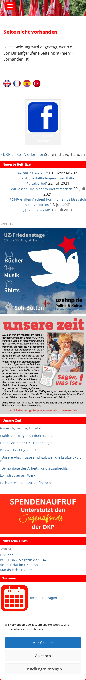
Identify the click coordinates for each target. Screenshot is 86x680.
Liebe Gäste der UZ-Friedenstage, (26, 443)
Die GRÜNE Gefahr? (32, 173)
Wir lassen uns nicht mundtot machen (41, 189)
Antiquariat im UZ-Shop (19, 564)
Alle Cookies (43, 642)
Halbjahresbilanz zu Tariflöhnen (25, 483)
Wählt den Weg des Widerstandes (27, 435)
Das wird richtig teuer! (18, 450)
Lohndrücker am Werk (17, 475)
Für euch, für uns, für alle (20, 428)
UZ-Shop (7, 555)
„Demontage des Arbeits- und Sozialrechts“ (34, 468)
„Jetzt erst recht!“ (36, 210)
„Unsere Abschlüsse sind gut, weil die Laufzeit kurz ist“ (41, 459)
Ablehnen (43, 655)
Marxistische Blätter (16, 570)
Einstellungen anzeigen (43, 668)
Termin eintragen (43, 597)
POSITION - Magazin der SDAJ (24, 560)
